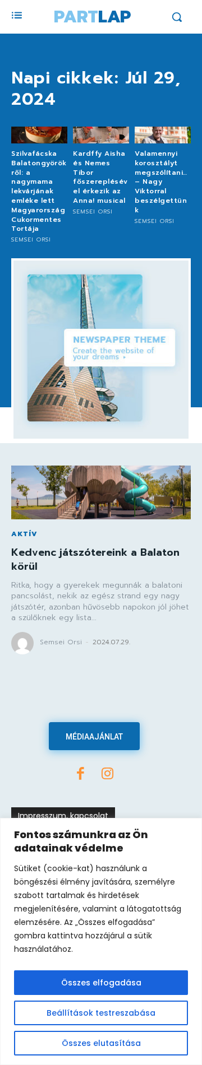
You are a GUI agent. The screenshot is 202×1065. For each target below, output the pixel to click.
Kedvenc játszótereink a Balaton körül (95, 559)
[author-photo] (24, 643)
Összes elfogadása (101, 982)
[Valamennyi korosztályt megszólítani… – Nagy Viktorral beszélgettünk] (163, 135)
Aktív (24, 534)
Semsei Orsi (31, 239)
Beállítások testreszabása (101, 1013)
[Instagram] (107, 774)
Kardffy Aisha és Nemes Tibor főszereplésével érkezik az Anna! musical (100, 177)
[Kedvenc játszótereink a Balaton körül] (101, 492)
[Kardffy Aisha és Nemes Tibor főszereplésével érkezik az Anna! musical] (101, 135)
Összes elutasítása (101, 1043)
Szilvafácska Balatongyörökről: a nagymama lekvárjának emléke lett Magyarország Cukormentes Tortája (39, 191)
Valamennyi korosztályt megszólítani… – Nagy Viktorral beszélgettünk (161, 181)
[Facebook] (80, 774)
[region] (101, 941)
